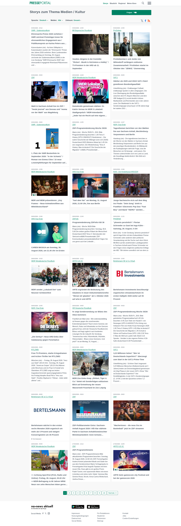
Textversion (101, 518)
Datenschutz (76, 518)
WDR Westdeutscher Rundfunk (84, 77)
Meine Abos (131, 3)
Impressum (76, 513)
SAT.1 (115, 77)
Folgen (129, 12)
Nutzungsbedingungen (80, 516)
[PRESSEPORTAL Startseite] (40, 3)
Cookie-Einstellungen (131, 518)
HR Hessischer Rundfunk (81, 308)
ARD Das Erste (78, 172)
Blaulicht (113, 3)
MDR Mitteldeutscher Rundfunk (43, 172)
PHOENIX (117, 219)
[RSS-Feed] (148, 21)
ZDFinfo (75, 219)
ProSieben (117, 30)
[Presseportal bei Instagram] (48, 513)
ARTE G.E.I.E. (77, 261)
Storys (105, 3)
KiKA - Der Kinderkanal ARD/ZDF (125, 172)
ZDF (33, 77)
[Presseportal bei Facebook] (42, 513)
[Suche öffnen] (143, 3)
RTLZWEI (35, 350)
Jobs (124, 516)
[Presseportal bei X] (45, 513)
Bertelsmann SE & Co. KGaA (124, 261)
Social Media (76, 521)
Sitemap (100, 521)
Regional (121, 3)
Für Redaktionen (103, 513)
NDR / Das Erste (119, 125)
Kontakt (125, 513)
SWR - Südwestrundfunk (40, 30)
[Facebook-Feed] (145, 21)
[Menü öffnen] (149, 3)
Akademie (101, 516)
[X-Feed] (142, 21)
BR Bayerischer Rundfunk (82, 30)
